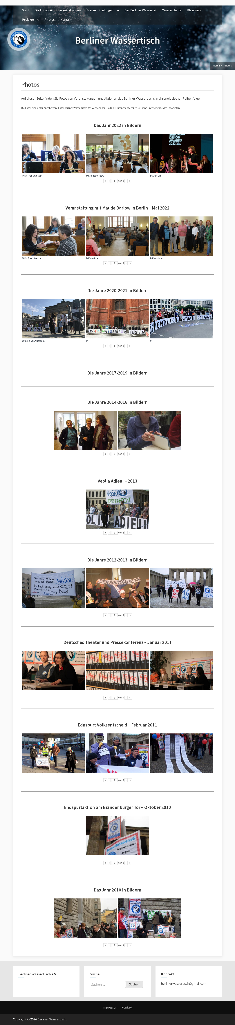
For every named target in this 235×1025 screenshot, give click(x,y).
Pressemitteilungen (99, 10)
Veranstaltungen (69, 10)
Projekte (28, 20)
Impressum (110, 1007)
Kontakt (66, 20)
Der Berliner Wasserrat (140, 10)
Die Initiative (43, 10)
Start (25, 10)
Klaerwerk (194, 10)
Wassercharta (172, 10)
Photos (50, 20)
